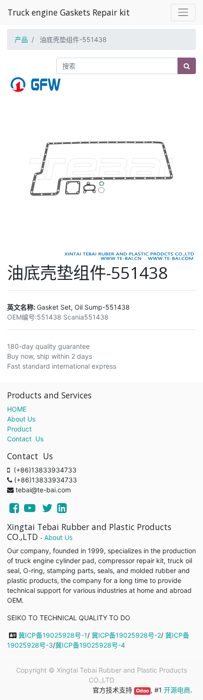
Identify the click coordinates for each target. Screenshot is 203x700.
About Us (21, 419)
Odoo (142, 691)
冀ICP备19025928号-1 (52, 635)
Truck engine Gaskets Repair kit (69, 12)
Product (19, 429)
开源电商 (177, 690)
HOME (16, 409)
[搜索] (187, 66)
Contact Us (25, 439)
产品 (21, 39)
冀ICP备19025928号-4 (90, 645)
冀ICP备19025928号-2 (126, 635)
